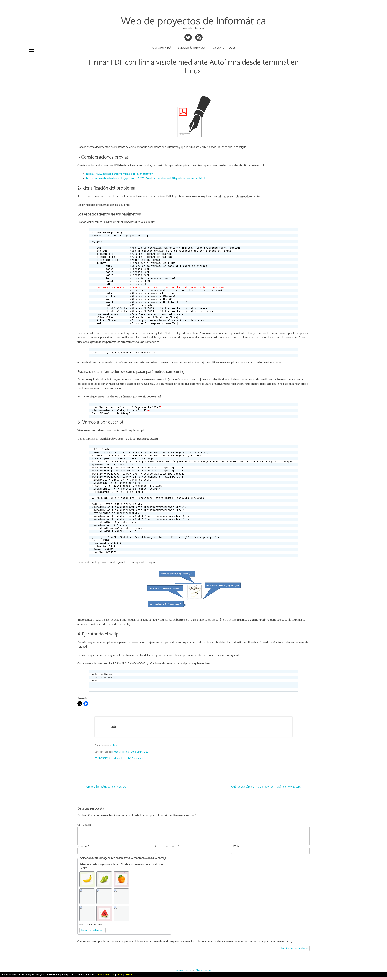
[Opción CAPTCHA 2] (104, 879)
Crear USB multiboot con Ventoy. (106, 786)
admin (116, 726)
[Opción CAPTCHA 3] (121, 879)
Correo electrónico (167, 846)
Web (236, 846)
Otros (232, 47)
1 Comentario (136, 758)
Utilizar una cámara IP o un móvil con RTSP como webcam (266, 786)
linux (115, 745)
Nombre (83, 846)
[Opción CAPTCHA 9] (121, 913)
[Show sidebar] (31, 51)
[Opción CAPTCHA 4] (87, 896)
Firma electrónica (121, 751)
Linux (133, 751)
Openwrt (218, 47)
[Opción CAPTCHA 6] (121, 896)
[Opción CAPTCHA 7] (87, 913)
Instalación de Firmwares (191, 47)
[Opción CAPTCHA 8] (104, 913)
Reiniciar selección (92, 930)
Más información (106, 974)
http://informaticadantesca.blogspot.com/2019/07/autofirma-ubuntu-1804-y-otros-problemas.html (145, 178)
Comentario (85, 824)
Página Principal (161, 47)
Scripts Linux (143, 751)
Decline (128, 974)
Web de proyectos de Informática (193, 20)
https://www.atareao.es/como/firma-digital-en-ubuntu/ (119, 173)
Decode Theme (183, 970)
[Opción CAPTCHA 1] (87, 879)
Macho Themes (203, 970)
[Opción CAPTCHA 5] (104, 896)
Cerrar (120, 974)
